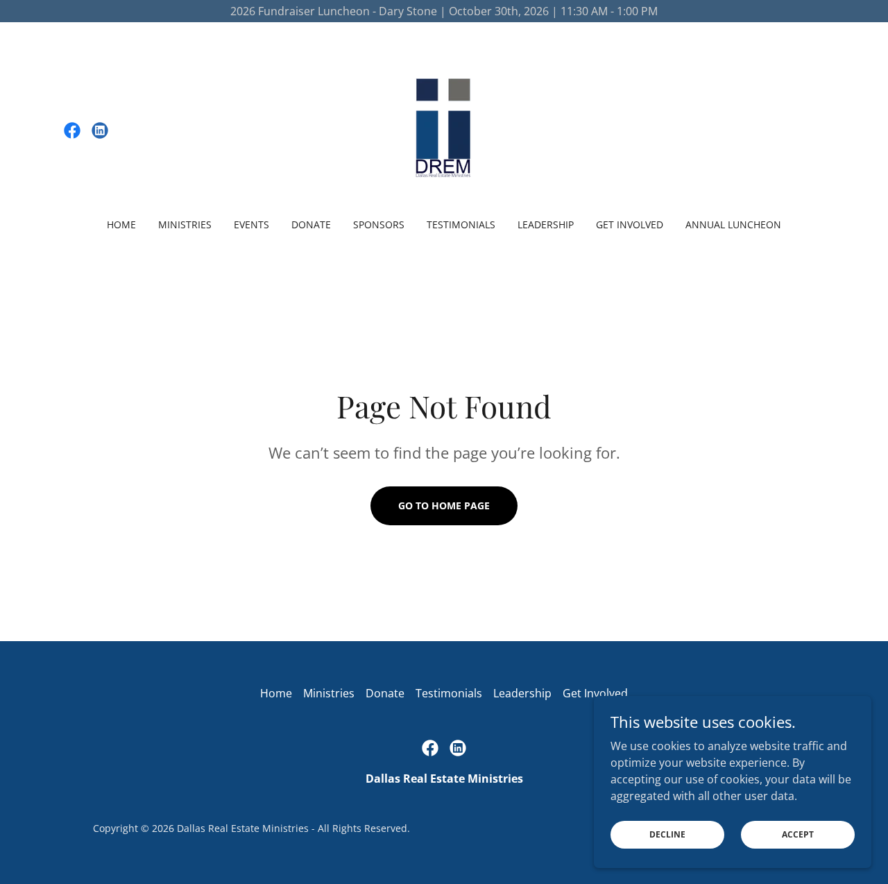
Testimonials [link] (461, 224)
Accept (798, 834)
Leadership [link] (546, 224)
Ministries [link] (185, 224)
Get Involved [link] (629, 224)
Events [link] (251, 224)
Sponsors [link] (378, 224)
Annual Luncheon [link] (733, 224)
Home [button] (276, 693)
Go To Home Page (444, 505)
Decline (667, 834)
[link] (72, 130)
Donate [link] (311, 224)
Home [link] (121, 224)
